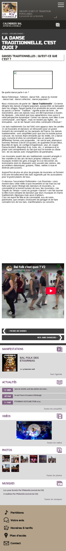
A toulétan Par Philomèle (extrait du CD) (20, 494)
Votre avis (17, 520)
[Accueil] (9, 10)
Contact (16, 543)
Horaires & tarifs (22, 528)
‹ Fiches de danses (18, 331)
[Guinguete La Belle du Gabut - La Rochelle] (6, 459)
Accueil (5, 34)
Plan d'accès (18, 535)
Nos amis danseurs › (47, 338)
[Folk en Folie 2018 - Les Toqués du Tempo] (34, 430)
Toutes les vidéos (54, 443)
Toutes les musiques (53, 499)
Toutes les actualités (53, 409)
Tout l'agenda (56, 374)
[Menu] (60, 4)
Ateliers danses (16, 34)
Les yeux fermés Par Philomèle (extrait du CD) (23, 490)
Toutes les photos (54, 475)
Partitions (17, 512)
